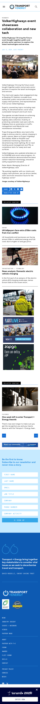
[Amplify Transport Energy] (18, 315)
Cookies (5, 673)
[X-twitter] (7, 684)
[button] (11, 189)
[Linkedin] (3, 684)
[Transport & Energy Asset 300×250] (18, 342)
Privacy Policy (8, 669)
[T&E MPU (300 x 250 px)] (18, 369)
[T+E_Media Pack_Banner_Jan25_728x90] (20, 446)
